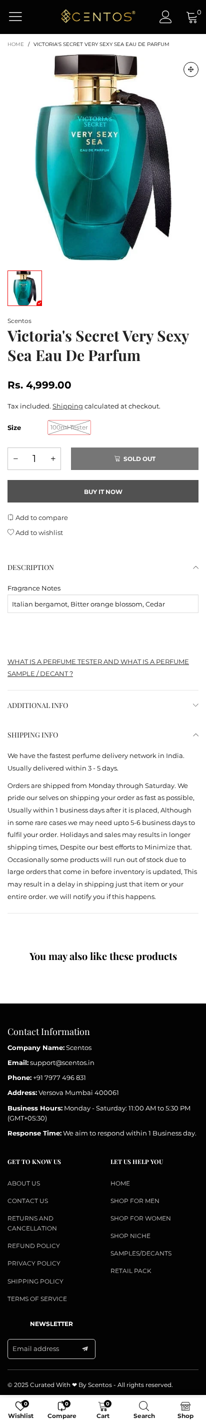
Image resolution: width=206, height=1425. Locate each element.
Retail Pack (131, 1270)
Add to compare (41, 518)
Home (120, 1183)
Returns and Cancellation (32, 1223)
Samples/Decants (141, 1253)
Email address (35, 1348)
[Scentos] (98, 16)
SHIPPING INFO (33, 735)
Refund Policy (34, 1246)
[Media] (191, 69)
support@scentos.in (62, 1062)
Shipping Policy (36, 1281)
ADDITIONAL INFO (38, 705)
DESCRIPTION (31, 567)
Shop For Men (135, 1200)
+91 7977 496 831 (59, 1078)
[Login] (165, 16)
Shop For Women (140, 1218)
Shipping (67, 406)
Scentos (20, 320)
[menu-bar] (22, 16)
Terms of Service (37, 1298)
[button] (15, 459)
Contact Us (28, 1200)
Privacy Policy (34, 1263)
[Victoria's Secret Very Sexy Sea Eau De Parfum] (103, 157)
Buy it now (103, 492)
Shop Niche (130, 1236)
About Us (24, 1183)
